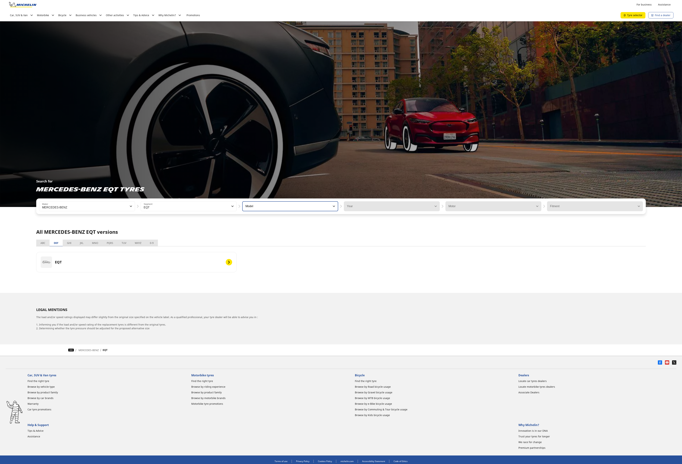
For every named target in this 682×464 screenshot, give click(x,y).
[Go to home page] (23, 4)
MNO (95, 243)
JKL (81, 243)
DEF (56, 243)
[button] (130, 206)
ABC (42, 243)
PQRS (110, 243)
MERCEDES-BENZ (89, 350)
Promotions (193, 15)
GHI (69, 243)
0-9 (152, 243)
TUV (124, 243)
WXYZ (138, 243)
